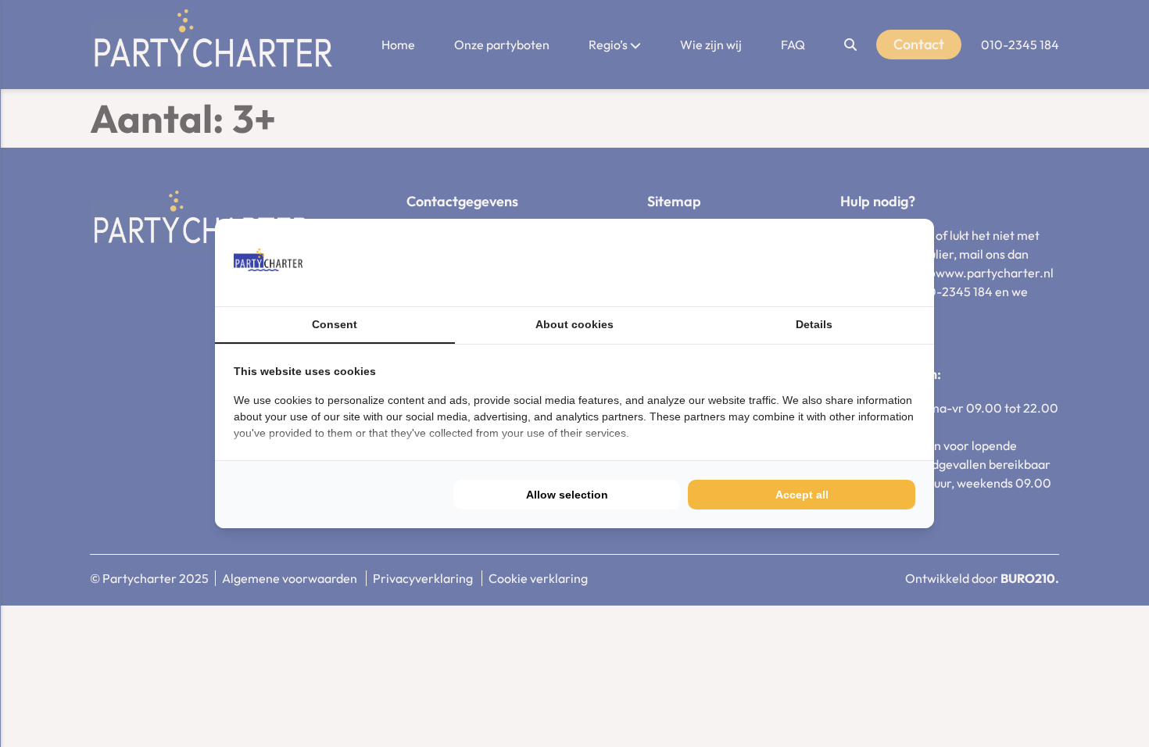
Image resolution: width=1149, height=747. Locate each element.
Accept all (802, 494)
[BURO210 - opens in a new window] (856, 263)
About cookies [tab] (574, 324)
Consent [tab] (334, 324)
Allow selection (567, 494)
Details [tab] (814, 324)
